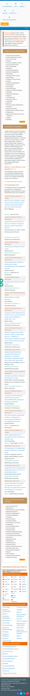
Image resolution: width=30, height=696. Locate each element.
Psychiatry (9, 106)
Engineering (9, 524)
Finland (23, 581)
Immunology (9, 86)
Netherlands (6, 599)
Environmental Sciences (12, 526)
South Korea (5, 594)
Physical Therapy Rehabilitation (14, 105)
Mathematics (10, 540)
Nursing (8, 81)
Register (22, 6)
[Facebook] (18, 693)
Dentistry (8, 103)
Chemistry (9, 517)
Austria (23, 579)
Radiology (9, 119)
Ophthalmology (10, 97)
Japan (6, 589)
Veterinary (9, 68)
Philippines (14, 601)
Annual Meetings (15, 571)
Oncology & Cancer (11, 99)
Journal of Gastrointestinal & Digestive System (14, 294)
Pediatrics (9, 95)
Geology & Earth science (13, 75)
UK (6, 586)
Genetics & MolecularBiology (7, 628)
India (14, 586)
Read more (22, 121)
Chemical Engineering (12, 70)
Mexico (23, 586)
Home (15, 6)
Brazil (6, 591)
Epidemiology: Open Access (12, 349)
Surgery (8, 117)
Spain (14, 577)
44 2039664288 (6, 6)
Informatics (9, 537)
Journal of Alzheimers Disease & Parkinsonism (13, 218)
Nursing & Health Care (12, 548)
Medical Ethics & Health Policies (15, 110)
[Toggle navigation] (26, 28)
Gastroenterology (11, 88)
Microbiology (10, 77)
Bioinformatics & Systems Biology (15, 509)
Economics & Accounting (13, 522)
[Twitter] (21, 693)
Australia (7, 579)
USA (6, 577)
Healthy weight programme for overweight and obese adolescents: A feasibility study (14, 437)
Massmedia (9, 73)
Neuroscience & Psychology (14, 546)
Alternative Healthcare (12, 94)
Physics (8, 551)
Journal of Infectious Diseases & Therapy (13, 197)
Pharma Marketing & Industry (14, 57)
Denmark (23, 584)
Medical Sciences (11, 542)
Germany (7, 584)
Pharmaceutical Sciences (13, 55)
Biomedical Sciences (11, 511)
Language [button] (5, 24)
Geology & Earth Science (13, 533)
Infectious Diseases (11, 108)
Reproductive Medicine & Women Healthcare (15, 114)
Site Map (4, 13)
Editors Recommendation (9, 19)
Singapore (16, 589)
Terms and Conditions (8, 686)
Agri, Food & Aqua (11, 59)
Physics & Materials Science (13, 62)
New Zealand (13, 596)
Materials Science (11, 539)
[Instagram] (27, 693)
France (15, 584)
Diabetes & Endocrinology (13, 79)
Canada (15, 579)
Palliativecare (9, 112)
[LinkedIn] (24, 693)
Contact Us (13, 13)
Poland (23, 577)
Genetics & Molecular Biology (14, 90)
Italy (6, 581)
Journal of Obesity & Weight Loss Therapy (13, 431)
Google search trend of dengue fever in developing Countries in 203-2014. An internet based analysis (15, 470)
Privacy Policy (6, 688)
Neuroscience (10, 84)
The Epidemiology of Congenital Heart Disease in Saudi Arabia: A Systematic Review (14, 450)
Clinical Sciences (10, 519)
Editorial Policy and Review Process (12, 690)
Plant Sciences (10, 553)
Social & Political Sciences (13, 555)
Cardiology (9, 101)
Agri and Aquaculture (12, 506)
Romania (23, 591)
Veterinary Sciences (11, 557)
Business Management (12, 72)
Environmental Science (12, 64)
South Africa (14, 592)
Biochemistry (10, 508)
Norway (23, 589)
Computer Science (11, 520)
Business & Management (13, 513)
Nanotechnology (10, 544)
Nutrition (8, 61)
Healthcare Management (13, 83)
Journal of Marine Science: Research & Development (14, 372)
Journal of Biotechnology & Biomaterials (11, 243)
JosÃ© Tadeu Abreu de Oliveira (13, 181)
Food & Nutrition (10, 528)
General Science (10, 530)
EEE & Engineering (11, 66)
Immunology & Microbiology (14, 535)
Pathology (9, 92)
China (14, 581)
